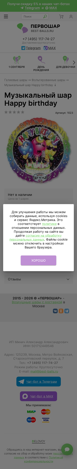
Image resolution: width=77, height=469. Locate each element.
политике (49, 224)
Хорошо (38, 260)
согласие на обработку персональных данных (35, 237)
